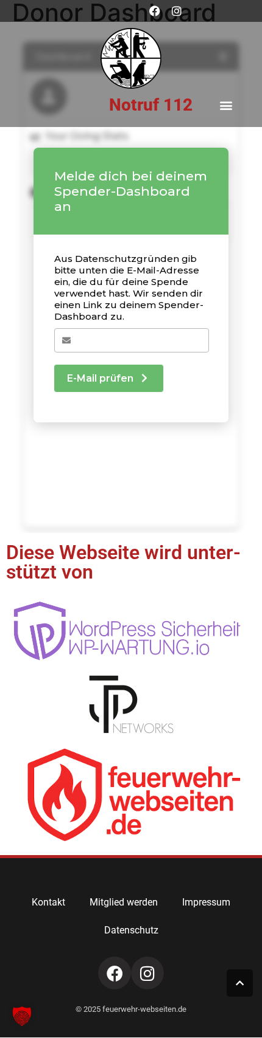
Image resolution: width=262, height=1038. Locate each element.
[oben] (240, 983)
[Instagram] (177, 11)
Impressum (206, 902)
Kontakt (48, 902)
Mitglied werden (124, 902)
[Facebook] (155, 11)
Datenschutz (131, 930)
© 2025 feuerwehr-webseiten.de (131, 1009)
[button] (226, 105)
